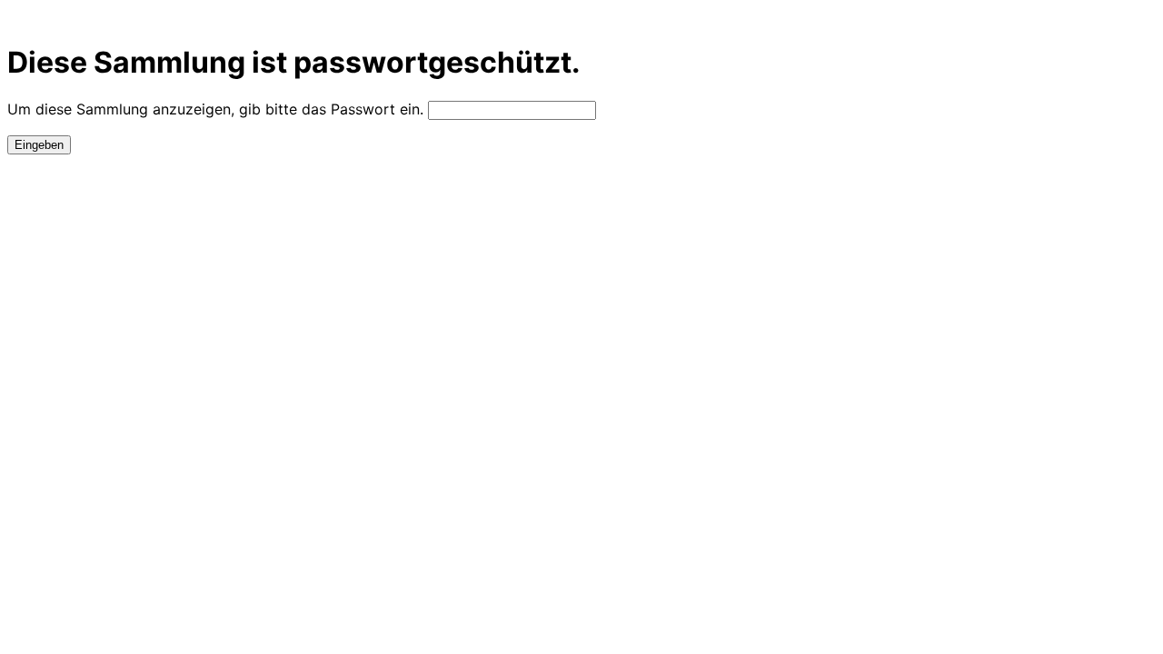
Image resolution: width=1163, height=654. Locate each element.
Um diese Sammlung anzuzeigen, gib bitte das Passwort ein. (215, 109)
